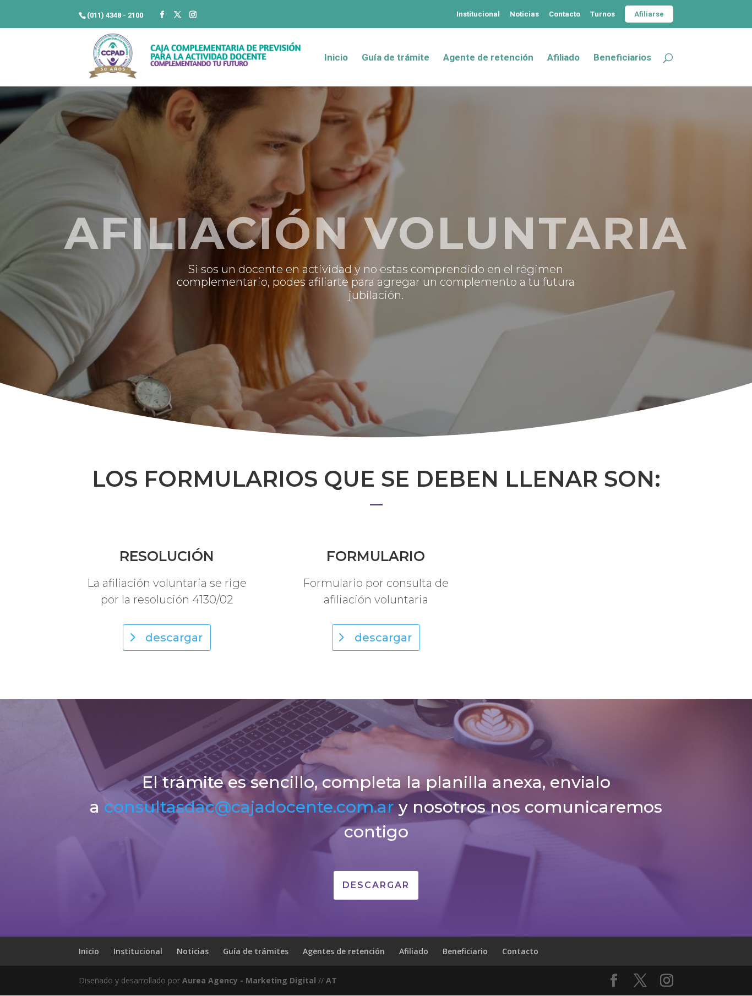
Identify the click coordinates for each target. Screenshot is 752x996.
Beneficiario (465, 951)
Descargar (376, 885)
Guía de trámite (395, 58)
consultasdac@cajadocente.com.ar (249, 807)
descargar (174, 637)
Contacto (564, 14)
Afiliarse (649, 14)
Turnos (602, 14)
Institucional (478, 14)
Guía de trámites (255, 951)
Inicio (336, 58)
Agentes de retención (344, 951)
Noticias (524, 14)
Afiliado (563, 58)
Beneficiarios (622, 58)
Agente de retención (488, 58)
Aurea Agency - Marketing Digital (249, 980)
